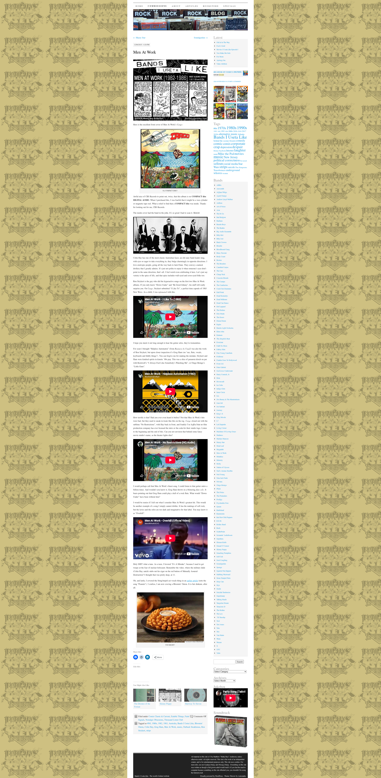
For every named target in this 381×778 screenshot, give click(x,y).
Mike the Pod (226, 154)
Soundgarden (201, 37)
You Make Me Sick (223, 53)
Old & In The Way (223, 42)
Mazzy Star (139, 37)
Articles (191, 6)
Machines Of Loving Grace (226, 431)
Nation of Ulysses (223, 467)
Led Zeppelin (221, 424)
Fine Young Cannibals (224, 353)
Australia (172, 723)
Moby (219, 463)
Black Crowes (222, 242)
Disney (216, 151)
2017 (244, 131)
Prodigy (219, 499)
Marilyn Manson (222, 438)
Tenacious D (221, 606)
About (176, 6)
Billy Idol (220, 235)
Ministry (220, 460)
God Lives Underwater (225, 371)
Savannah (243, 161)
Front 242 (220, 363)
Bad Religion (221, 217)
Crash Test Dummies (224, 288)
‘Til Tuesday (221, 617)
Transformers (220, 170)
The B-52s (220, 213)
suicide (231, 167)
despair (237, 146)
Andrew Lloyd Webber (225, 199)
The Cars (220, 271)
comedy (240, 140)
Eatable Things (177, 716)
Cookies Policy (209, 764)
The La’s (220, 613)
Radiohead (220, 510)
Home (139, 6)
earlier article (192, 580)
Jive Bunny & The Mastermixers (228, 399)
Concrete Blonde (222, 278)
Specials (229, 6)
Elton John (220, 331)
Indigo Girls (221, 388)
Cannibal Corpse (222, 267)
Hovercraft (220, 381)
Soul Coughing (222, 560)
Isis (218, 396)
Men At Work (144, 52)
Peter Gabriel (221, 367)
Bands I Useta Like (186, 723)
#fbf (149, 723)
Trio (218, 631)
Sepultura (220, 538)
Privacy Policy (224, 764)
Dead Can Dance (222, 303)
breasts (232, 140)
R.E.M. (219, 521)
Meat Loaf (220, 446)
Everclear (220, 342)
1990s (242, 127)
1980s (154, 723)
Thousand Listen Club (173, 719)
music (179, 726)
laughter (240, 150)
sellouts (219, 163)
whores (218, 173)
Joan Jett (220, 403)
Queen (219, 506)
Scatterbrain (221, 531)
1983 (165, 723)
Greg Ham (158, 726)
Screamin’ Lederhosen (224, 535)
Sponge (219, 567)
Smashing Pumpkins (224, 553)
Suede (219, 588)
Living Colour (222, 428)
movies (239, 153)
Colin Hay (149, 726)
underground (233, 170)
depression (226, 147)
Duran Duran (221, 321)
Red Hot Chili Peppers (224, 517)
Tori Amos (220, 624)
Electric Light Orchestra (225, 328)
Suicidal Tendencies (223, 592)
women (225, 173)
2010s (235, 131)
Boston (219, 260)
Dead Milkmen (222, 299)
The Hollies (221, 610)
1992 (219, 131)
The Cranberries (222, 285)
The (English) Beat (223, 338)
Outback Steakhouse (191, 726)
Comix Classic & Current (159, 716)
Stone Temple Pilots (224, 578)
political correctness (227, 160)
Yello (218, 653)
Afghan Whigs (222, 192)
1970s (222, 127)
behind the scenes (221, 140)
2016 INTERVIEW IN (227, 81)
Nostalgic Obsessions (154, 719)
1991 (215, 131)
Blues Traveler (222, 253)
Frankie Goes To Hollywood (227, 360)
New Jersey (231, 157)
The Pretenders (222, 496)
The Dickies (221, 310)
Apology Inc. (221, 60)
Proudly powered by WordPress (211, 776)
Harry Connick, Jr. (223, 374)
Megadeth (220, 449)
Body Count (221, 256)
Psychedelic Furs (223, 503)
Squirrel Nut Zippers (224, 571)
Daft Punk (220, 292)
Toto (218, 628)
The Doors (220, 317)
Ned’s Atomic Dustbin (224, 471)
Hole (218, 378)
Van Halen (220, 635)
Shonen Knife (221, 542)
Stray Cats (220, 581)
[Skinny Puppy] (170, 695)
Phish (219, 488)
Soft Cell (220, 556)
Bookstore (211, 6)
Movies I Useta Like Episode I (227, 49)
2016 (240, 131)
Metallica (220, 456)
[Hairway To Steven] (195, 695)
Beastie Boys (221, 224)
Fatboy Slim (221, 349)
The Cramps (221, 281)
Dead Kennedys (222, 296)
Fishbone (220, 356)
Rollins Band (221, 524)
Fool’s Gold (221, 46)
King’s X (220, 413)
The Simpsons (241, 167)
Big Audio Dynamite (224, 231)
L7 (217, 421)
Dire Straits (221, 313)
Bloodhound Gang (223, 249)
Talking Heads (222, 599)
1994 (226, 131)
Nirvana (219, 481)
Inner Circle (221, 392)
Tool (218, 621)
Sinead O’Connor (223, 546)
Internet (230, 150)
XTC (218, 649)
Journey (219, 410)
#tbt (215, 128)
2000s (230, 131)
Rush (218, 528)
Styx (218, 585)
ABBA (219, 185)
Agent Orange (222, 196)
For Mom (220, 56)
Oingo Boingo (222, 485)
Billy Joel (220, 238)
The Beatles (221, 228)
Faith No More (222, 346)
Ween (218, 638)
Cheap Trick (221, 274)
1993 (223, 131)
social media (231, 164)
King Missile (221, 417)
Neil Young (221, 474)
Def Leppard (221, 306)
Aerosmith (220, 188)
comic (218, 143)
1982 (160, 723)
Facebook (222, 150)
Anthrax (219, 203)
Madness (220, 435)
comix (227, 144)
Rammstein (220, 513)
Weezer (219, 642)
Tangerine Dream (223, 603)
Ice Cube (220, 385)
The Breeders (221, 263)
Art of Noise (221, 206)
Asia (218, 210)
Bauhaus (220, 221)
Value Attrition (222, 64)
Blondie (219, 246)
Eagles (219, 324)
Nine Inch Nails (222, 478)
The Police (220, 492)
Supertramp (221, 596)
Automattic (242, 776)
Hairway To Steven (193, 703)
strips (148, 730)
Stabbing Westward (223, 574)
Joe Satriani (221, 406)
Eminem (219, 335)
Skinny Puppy (166, 703)
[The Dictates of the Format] (144, 695)
